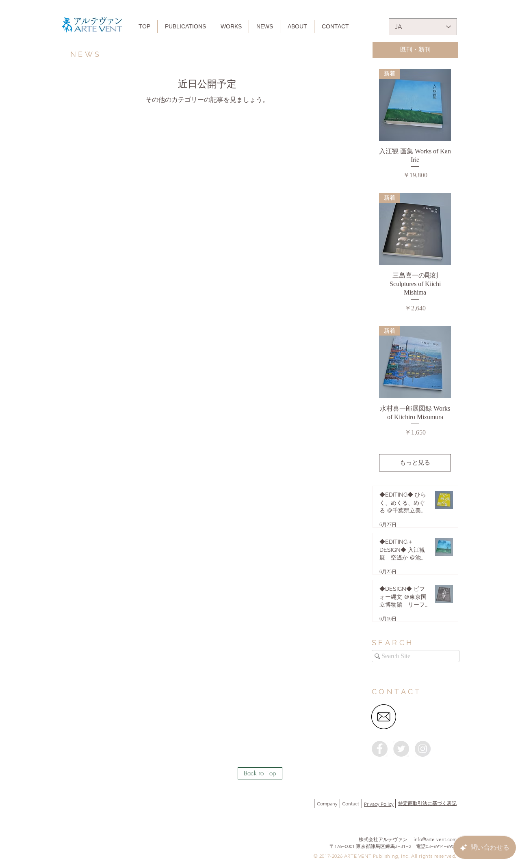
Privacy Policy (379, 804)
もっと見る (415, 462)
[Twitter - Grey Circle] (401, 749)
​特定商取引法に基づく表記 (427, 803)
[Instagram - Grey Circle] (423, 749)
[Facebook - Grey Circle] (380, 749)
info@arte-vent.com (435, 839)
